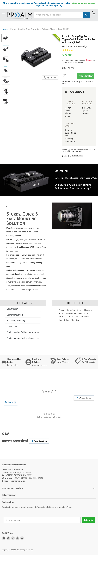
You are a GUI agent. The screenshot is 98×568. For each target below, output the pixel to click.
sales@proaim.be (13, 481)
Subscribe (88, 520)
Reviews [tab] (9, 402)
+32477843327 (15, 478)
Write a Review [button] (85, 398)
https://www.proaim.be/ (83, 3)
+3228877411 (9, 475)
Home (5, 29)
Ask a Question (40, 441)
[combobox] (58, 15)
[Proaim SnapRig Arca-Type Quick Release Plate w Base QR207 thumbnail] (6, 38)
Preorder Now (86, 75)
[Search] (86, 15)
